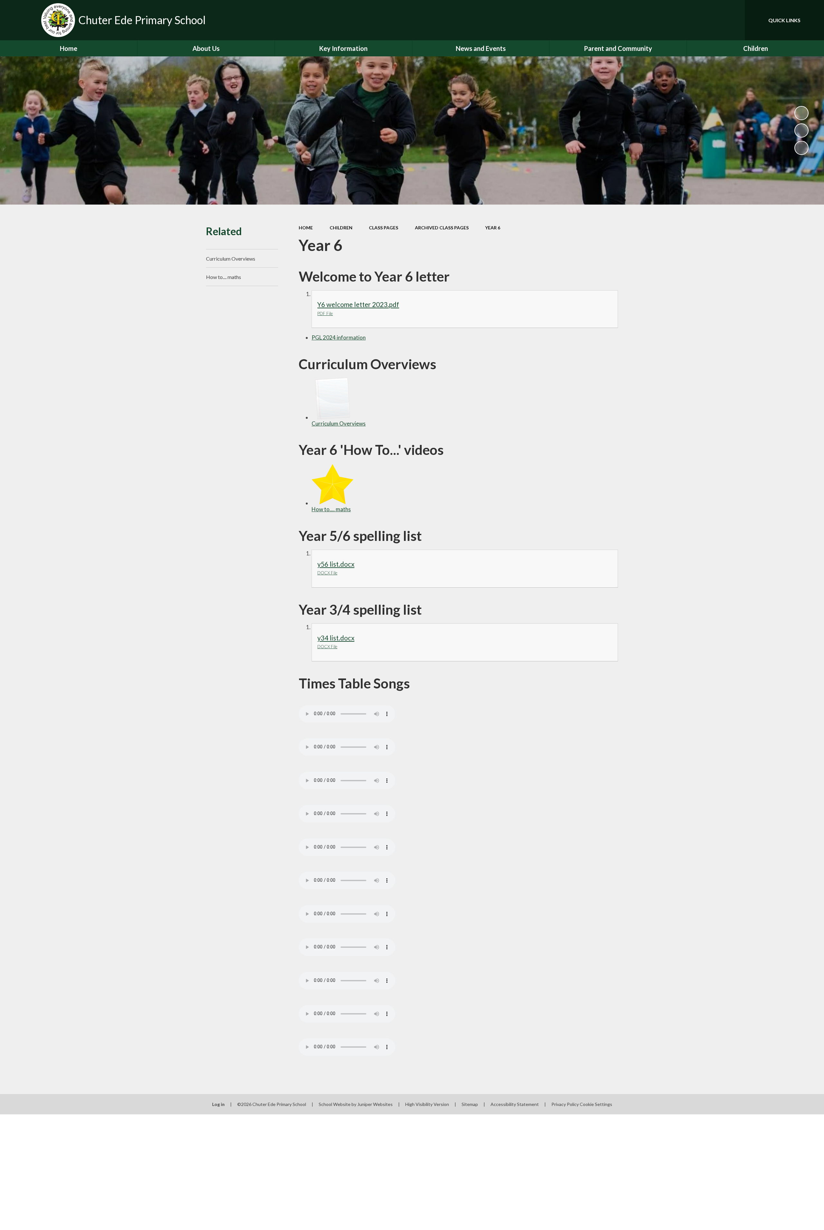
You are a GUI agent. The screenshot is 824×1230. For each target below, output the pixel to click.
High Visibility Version (427, 1104)
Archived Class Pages (442, 227)
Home (306, 227)
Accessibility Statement (515, 1104)
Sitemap (470, 1104)
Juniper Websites (375, 1104)
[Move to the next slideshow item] (801, 148)
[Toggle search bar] (733, 20)
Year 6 (492, 227)
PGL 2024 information (339, 337)
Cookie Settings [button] (596, 1104)
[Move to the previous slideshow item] (801, 130)
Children (341, 227)
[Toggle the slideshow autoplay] (801, 113)
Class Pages (383, 227)
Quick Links (784, 20)
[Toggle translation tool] (711, 20)
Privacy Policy (565, 1104)
